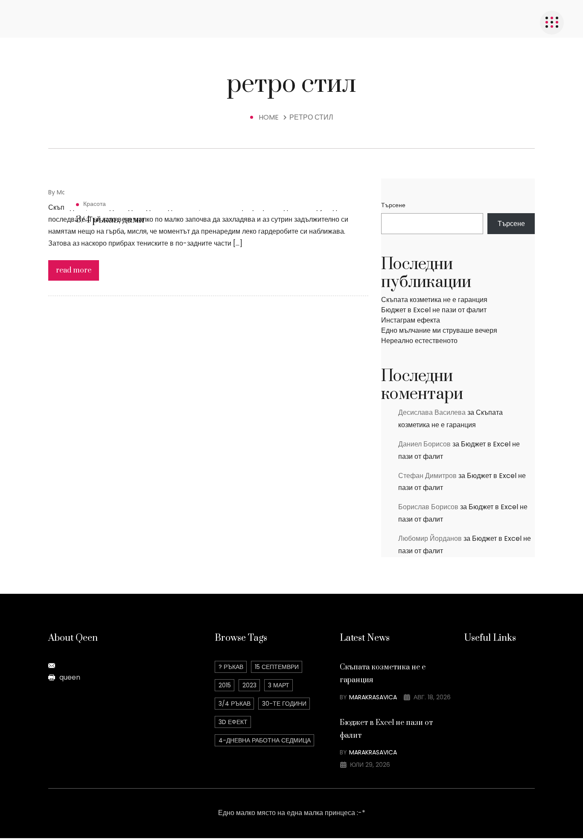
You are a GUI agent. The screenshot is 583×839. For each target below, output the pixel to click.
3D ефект (233, 722)
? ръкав (231, 667)
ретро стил (311, 117)
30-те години (284, 703)
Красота (94, 203)
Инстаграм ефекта (410, 320)
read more (73, 270)
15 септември (277, 667)
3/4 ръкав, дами (110, 220)
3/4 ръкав (235, 703)
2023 (249, 685)
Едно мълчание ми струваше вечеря (439, 330)
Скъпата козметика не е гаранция (434, 300)
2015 (225, 685)
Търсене (393, 205)
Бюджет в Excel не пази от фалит (434, 310)
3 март (278, 685)
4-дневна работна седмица (265, 740)
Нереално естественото (419, 341)
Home (270, 117)
